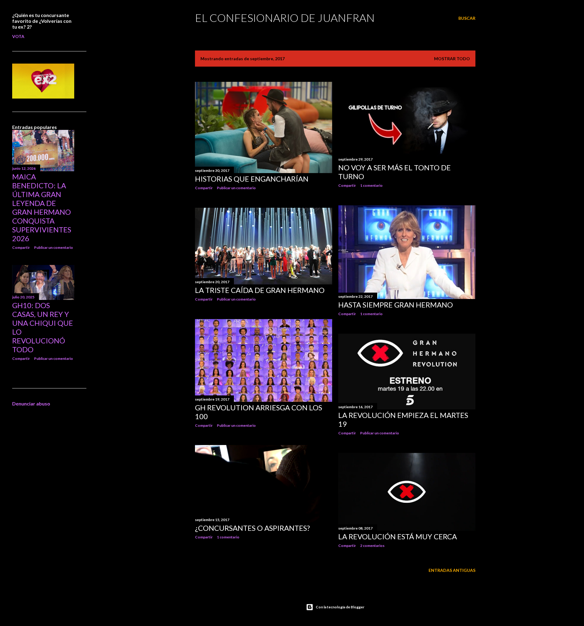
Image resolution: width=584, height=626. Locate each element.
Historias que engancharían (251, 178)
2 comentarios (372, 545)
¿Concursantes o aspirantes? (252, 527)
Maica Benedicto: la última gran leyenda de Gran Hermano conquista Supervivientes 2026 (41, 207)
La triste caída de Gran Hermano (260, 290)
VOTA (18, 36)
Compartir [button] (204, 188)
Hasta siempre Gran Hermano (395, 304)
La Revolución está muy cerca (397, 536)
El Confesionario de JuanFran (285, 17)
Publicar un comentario (236, 188)
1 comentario (371, 185)
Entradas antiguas (452, 570)
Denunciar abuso (31, 403)
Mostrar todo (452, 58)
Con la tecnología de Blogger (340, 607)
